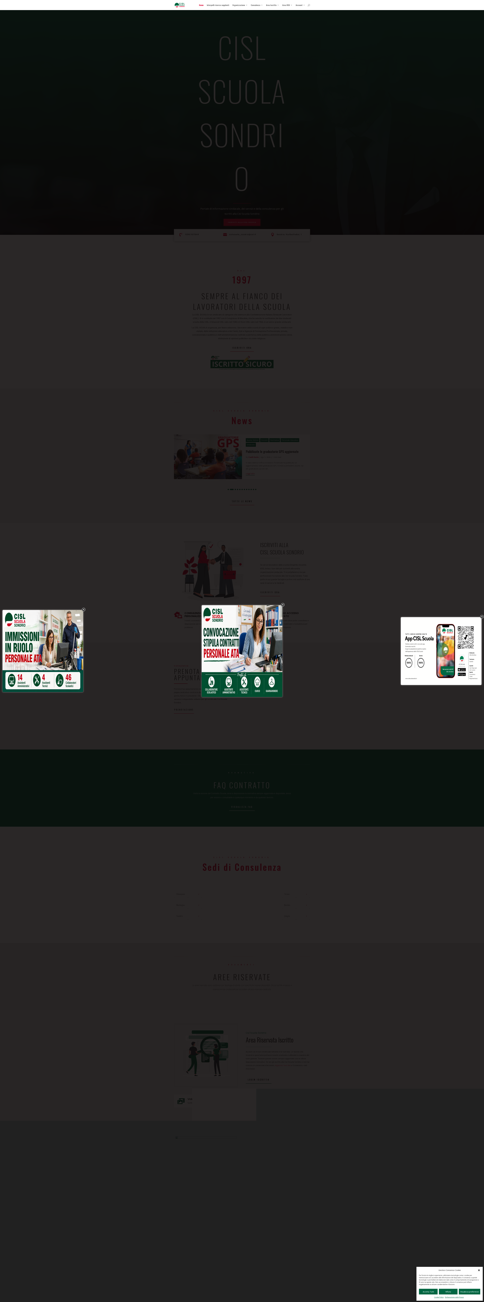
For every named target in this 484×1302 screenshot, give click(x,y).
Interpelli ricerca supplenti (218, 5)
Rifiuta (448, 1291)
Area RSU (286, 5)
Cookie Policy (439, 1297)
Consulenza (255, 5)
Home (201, 5)
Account (299, 5)
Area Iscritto (271, 5)
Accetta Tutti (428, 1291)
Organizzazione (238, 5)
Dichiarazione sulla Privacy (454, 1297)
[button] (479, 1270)
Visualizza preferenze (469, 1291)
